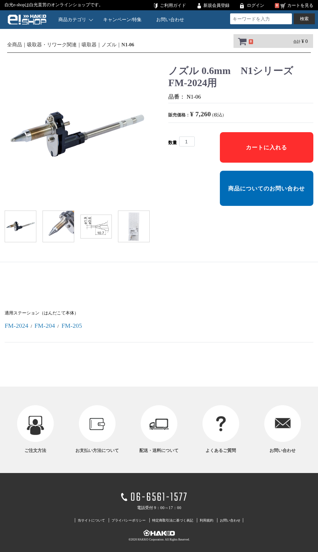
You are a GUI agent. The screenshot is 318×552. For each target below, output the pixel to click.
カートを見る (300, 5)
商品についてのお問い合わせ (266, 188)
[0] (241, 41)
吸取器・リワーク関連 (52, 44)
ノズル (109, 44)
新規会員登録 (216, 5)
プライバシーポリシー (128, 520)
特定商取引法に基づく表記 (172, 520)
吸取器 (89, 44)
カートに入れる (266, 147)
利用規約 (206, 520)
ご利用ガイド (173, 5)
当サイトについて (91, 520)
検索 (304, 18)
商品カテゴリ (72, 19)
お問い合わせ (170, 19)
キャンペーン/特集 (122, 19)
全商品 (14, 44)
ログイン (255, 5)
